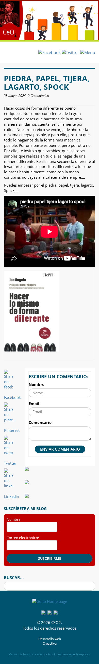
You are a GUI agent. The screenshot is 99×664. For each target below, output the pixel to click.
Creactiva (50, 643)
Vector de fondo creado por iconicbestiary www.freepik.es (49, 654)
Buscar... (14, 577)
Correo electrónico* (23, 537)
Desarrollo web (49, 639)
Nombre (36, 384)
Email (34, 403)
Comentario (40, 422)
